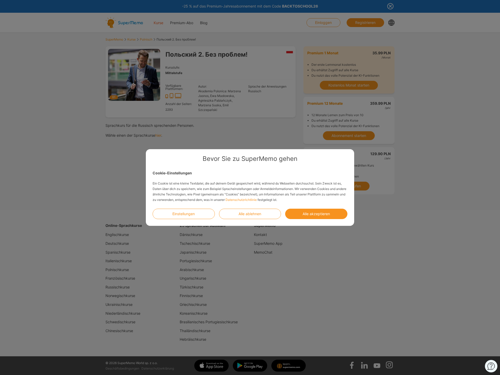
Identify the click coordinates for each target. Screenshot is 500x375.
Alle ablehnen (250, 214)
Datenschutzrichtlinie (241, 200)
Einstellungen (183, 214)
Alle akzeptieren (316, 214)
